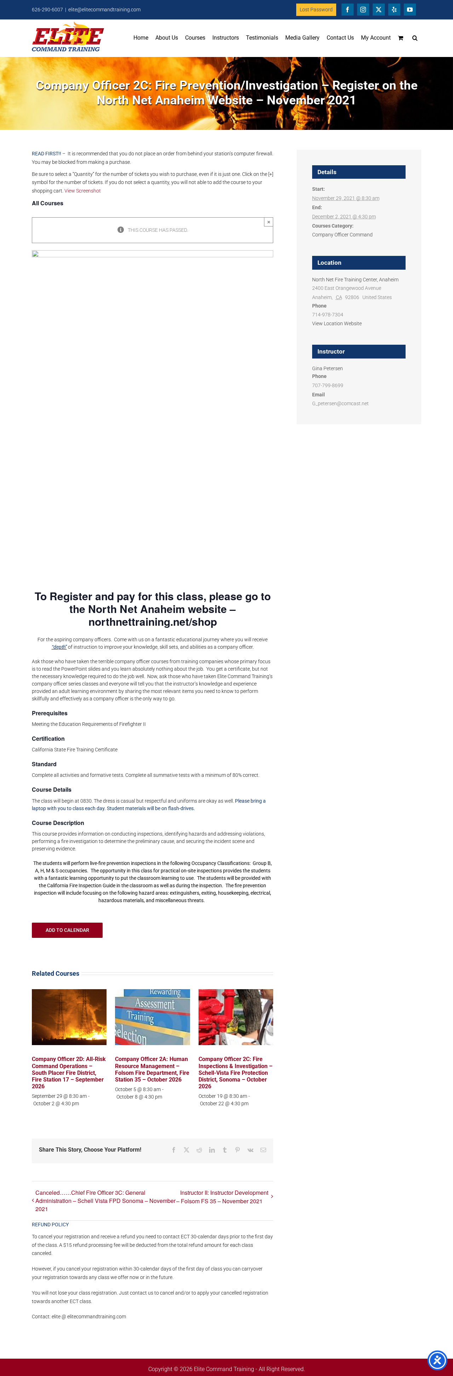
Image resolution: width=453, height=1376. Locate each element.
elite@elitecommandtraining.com (104, 9)
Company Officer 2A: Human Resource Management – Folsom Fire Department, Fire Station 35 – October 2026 (152, 1069)
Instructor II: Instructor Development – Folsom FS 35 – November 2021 (222, 1196)
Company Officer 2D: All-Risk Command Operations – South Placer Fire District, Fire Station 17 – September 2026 (69, 1073)
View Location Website (337, 323)
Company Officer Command (342, 234)
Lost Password (316, 9)
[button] (415, 37)
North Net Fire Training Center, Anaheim (355, 279)
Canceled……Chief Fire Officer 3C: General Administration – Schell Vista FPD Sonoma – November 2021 (105, 1200)
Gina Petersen (327, 368)
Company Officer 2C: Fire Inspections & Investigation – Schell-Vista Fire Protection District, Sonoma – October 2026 (236, 1073)
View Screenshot (82, 191)
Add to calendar (67, 930)
